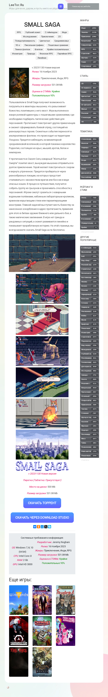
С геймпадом (51, 32)
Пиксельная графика (33, 45)
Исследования (29, 36)
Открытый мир (88, 400)
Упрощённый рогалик (88, 295)
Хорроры (88, 148)
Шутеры (88, 58)
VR (88, 122)
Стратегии (88, 53)
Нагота (88, 379)
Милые (88, 109)
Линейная (42, 58)
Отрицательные (88, 223)
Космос (88, 286)
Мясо (88, 439)
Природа (31, 53)
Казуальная (88, 41)
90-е (18, 45)
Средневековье (61, 41)
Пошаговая (88, 328)
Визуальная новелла (88, 388)
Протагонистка (88, 392)
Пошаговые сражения (58, 45)
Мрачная (88, 426)
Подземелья (88, 341)
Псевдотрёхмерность (25, 41)
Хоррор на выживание (88, 307)
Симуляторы (88, 45)
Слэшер (88, 303)
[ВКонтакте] (34, 526)
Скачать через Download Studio (42, 517)
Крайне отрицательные (88, 228)
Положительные (88, 210)
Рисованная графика (89, 311)
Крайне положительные (58, 49)
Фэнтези (39, 49)
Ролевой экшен (88, 265)
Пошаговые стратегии (88, 456)
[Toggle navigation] (60, 6)
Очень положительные (88, 198)
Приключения (47, 36)
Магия (88, 320)
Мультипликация (88, 252)
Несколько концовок (89, 273)
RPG (19, 32)
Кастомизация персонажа (88, 278)
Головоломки (88, 362)
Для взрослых (88, 367)
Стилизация (88, 117)
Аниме (88, 92)
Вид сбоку (88, 260)
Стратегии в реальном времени (88, 337)
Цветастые (45, 41)
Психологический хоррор (88, 447)
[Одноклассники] (38, 526)
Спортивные (88, 66)
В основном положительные (88, 206)
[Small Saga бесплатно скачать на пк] (42, 288)
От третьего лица (88, 105)
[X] (45, 526)
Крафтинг (88, 324)
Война (88, 316)
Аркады (88, 375)
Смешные (88, 152)
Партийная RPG (64, 53)
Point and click (88, 451)
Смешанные (88, 202)
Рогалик (88, 290)
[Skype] (49, 526)
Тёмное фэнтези (22, 49)
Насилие (88, 422)
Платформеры (88, 358)
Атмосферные (88, 139)
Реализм (88, 113)
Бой (88, 256)
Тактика (88, 409)
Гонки (88, 62)
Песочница (88, 434)
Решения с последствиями (88, 384)
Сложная (88, 413)
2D (59, 36)
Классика (88, 299)
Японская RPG (46, 53)
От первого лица (88, 88)
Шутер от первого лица (88, 418)
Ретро (88, 160)
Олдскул (88, 430)
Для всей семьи (88, 173)
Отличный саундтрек (88, 396)
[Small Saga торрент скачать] (42, 320)
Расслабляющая (88, 177)
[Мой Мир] (42, 526)
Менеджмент (88, 350)
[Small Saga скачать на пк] (42, 351)
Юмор (88, 169)
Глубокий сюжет (32, 32)
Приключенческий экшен (88, 405)
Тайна (88, 443)
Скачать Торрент (42, 503)
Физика (88, 282)
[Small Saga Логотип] (42, 466)
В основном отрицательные (88, 219)
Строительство (88, 269)
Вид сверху (88, 345)
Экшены (88, 32)
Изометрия (17, 53)
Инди (64, 32)
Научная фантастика (88, 156)
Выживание (88, 165)
